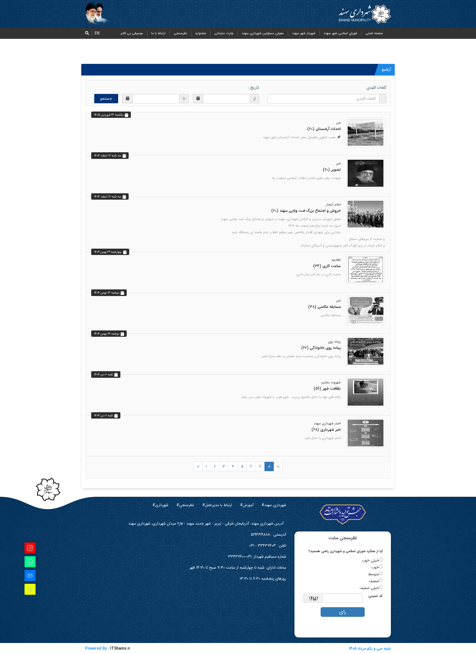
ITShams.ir (120, 648)
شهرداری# (160, 505)
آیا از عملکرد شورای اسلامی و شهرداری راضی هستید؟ (346, 551)
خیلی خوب (370, 560)
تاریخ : (253, 88)
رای (342, 612)
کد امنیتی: (375, 596)
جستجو (106, 99)
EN (97, 33)
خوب (375, 567)
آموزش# (246, 505)
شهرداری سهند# (274, 505)
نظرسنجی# (185, 505)
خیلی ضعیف (369, 588)
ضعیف (374, 581)
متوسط (373, 574)
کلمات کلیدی (376, 88)
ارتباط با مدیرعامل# (217, 505)
